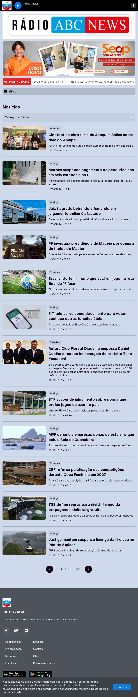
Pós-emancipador (44, 663)
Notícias (38, 641)
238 (78, 569)
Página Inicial (13, 641)
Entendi (122, 687)
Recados (10, 656)
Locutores (11, 663)
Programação (13, 648)
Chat (36, 656)
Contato (38, 648)
